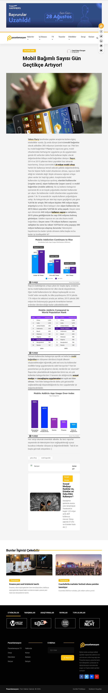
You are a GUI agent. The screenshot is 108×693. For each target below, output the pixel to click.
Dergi (83, 37)
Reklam (28, 657)
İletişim (27, 661)
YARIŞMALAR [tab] (29, 613)
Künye (27, 653)
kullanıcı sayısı (58, 212)
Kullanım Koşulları (95, 689)
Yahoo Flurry (33, 139)
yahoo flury (33, 458)
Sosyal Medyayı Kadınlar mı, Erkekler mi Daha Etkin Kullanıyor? (68, 490)
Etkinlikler (72, 37)
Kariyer (91, 37)
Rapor (72, 158)
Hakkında (28, 648)
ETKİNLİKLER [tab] (13, 613)
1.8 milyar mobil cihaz (64, 164)
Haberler (30, 37)
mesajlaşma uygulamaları (49, 378)
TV (53, 37)
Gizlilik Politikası (79, 689)
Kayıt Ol (69, 658)
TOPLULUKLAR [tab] (79, 613)
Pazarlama (29, 51)
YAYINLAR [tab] (63, 613)
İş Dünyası (43, 37)
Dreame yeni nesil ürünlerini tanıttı (24, 584)
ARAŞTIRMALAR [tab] (47, 613)
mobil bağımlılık (45, 458)
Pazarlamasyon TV (15, 648)
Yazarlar (62, 37)
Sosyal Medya (66, 478)
